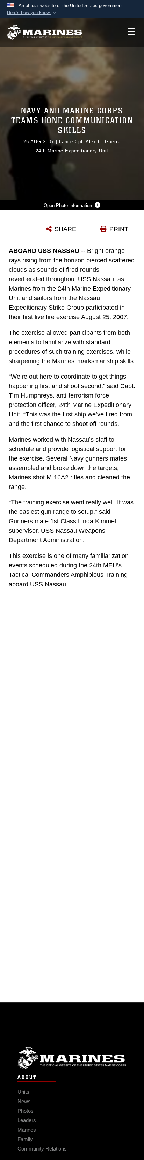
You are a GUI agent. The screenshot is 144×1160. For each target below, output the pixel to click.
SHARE (65, 229)
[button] (32, 12)
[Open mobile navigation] (131, 32)
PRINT (118, 229)
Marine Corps (72, 1058)
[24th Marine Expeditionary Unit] (44, 32)
